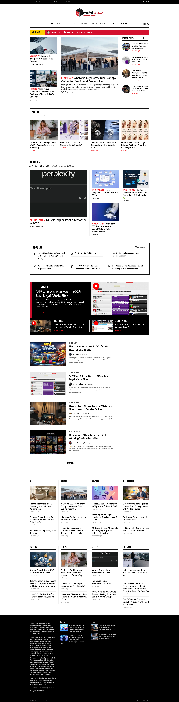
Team (31, 2)
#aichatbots (98, 190)
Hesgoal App (73, 343)
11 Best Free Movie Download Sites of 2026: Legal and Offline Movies (127, 267)
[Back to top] (174, 697)
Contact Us (67, 2)
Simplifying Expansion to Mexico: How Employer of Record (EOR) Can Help (42, 93)
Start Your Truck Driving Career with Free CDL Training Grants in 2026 (107, 628)
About (38, 2)
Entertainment (42, 287)
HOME (51, 24)
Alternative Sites (121, 321)
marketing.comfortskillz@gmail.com (43, 688)
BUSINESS (61, 24)
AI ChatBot (36, 220)
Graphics (95, 481)
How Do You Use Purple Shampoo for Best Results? (71, 143)
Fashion (64, 547)
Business (66, 78)
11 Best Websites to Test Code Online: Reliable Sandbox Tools (87, 267)
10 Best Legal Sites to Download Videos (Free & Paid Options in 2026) (51, 256)
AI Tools (73, 24)
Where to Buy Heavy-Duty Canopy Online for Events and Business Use (88, 79)
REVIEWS (123, 24)
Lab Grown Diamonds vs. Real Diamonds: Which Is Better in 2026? (103, 145)
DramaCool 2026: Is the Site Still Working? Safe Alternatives (140, 88)
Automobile (127, 547)
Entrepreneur (128, 481)
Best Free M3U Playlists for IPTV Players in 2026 (51, 267)
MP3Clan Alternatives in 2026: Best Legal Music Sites (140, 59)
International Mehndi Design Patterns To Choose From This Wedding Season (133, 145)
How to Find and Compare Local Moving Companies (125, 254)
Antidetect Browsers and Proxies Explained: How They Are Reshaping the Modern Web (72, 640)
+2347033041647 (37, 691)
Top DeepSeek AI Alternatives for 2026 (105, 192)
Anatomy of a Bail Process (60, 32)
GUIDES (84, 24)
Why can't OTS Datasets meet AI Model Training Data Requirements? (103, 227)
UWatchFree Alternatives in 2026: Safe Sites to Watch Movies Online (140, 73)
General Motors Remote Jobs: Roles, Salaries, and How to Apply (107, 637)
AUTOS (114, 24)
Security (33, 547)
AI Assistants (98, 224)
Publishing (57, 2)
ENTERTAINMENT (99, 24)
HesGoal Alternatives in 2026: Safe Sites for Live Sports (140, 46)
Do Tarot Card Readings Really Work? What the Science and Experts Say (43, 145)
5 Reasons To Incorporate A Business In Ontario (41, 59)
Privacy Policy (47, 2)
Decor (32, 481)
